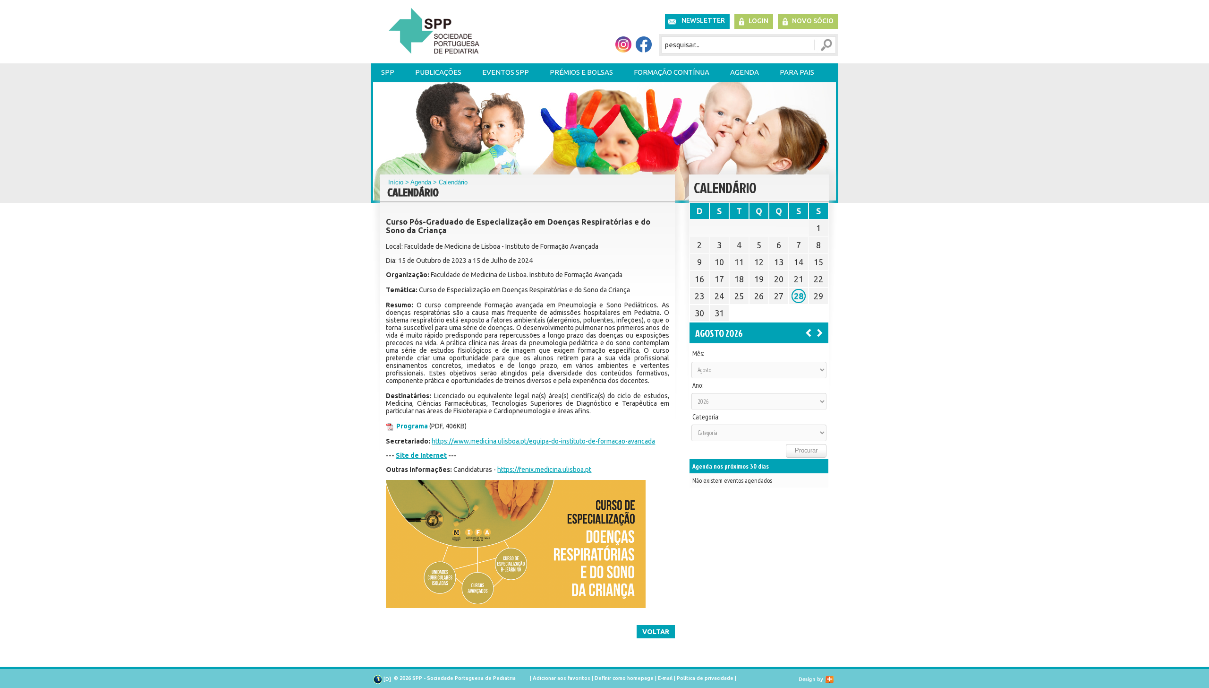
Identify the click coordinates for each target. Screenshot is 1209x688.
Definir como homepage (624, 678)
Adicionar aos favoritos (561, 678)
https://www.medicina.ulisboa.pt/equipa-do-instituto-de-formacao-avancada (543, 441)
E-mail (665, 678)
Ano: (697, 385)
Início (395, 182)
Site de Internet (421, 455)
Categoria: (705, 417)
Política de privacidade (705, 678)
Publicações (438, 72)
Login (758, 21)
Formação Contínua (671, 72)
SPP (387, 72)
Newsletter (703, 20)
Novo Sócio (813, 21)
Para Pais (797, 72)
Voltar (655, 632)
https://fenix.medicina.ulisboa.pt (544, 469)
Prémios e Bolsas (581, 72)
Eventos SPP (505, 72)
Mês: (698, 353)
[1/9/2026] (820, 332)
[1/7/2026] (808, 332)
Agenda (744, 72)
